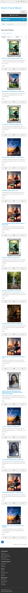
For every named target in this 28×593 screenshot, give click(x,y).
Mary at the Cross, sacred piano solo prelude (13, 526)
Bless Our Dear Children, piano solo (12, 58)
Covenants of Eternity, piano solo (12, 124)
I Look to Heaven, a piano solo (11, 426)
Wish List (3, 583)
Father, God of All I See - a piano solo (13, 157)
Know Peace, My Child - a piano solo (12, 492)
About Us (3, 553)
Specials (3, 575)
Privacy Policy (4, 558)
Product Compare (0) (6, 33)
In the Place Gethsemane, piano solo (12, 459)
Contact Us (3, 563)
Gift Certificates (4, 572)
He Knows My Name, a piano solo (11, 290)
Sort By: (3, 37)
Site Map (3, 566)
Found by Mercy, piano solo (10, 190)
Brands (2, 571)
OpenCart (9, 590)
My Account (3, 579)
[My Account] (19, 1)
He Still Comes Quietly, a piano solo (12, 323)
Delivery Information (5, 556)
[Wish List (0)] (21, 1)
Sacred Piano (10, 24)
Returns (3, 565)
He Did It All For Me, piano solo (11, 257)
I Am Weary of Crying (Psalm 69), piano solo (13, 357)
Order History (4, 581)
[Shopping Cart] (23, 1)
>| (10, 542)
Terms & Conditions (5, 559)
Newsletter (3, 584)
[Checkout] (25, 1)
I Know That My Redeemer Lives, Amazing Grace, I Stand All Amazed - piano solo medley (12, 392)
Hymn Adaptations (5, 554)
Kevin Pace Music (11, 8)
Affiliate (3, 574)
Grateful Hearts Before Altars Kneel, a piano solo (13, 224)
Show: (17, 37)
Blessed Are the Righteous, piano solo (13, 91)
